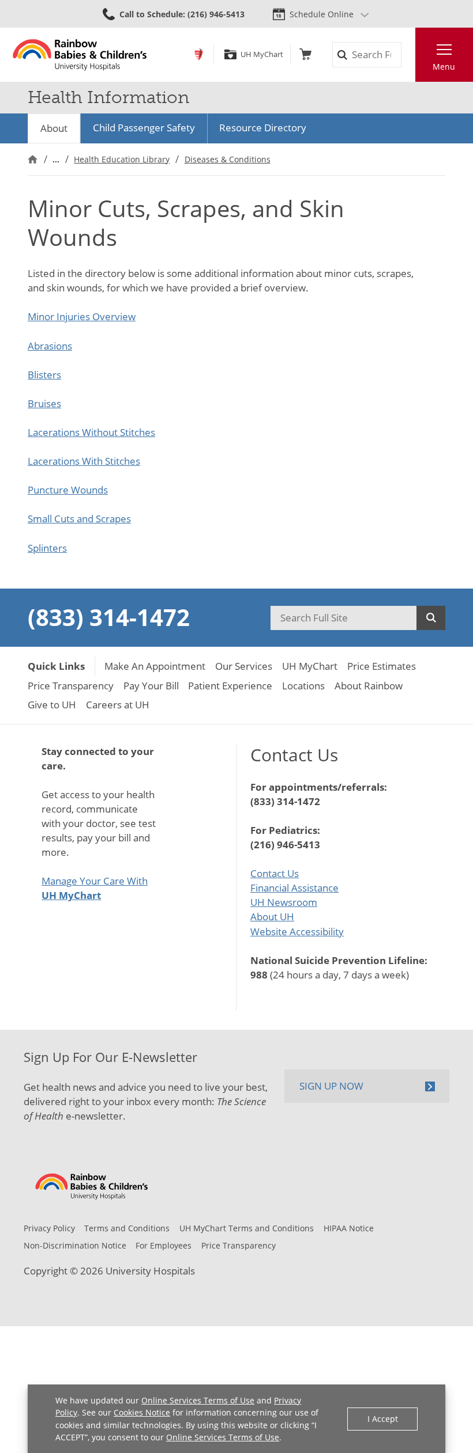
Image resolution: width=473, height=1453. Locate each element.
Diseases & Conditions (228, 159)
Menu (444, 66)
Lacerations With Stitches (84, 461)
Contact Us (274, 873)
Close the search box (408, 55)
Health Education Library (122, 159)
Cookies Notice (142, 1412)
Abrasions (50, 345)
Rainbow (199, 54)
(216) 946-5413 (285, 844)
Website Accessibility (297, 931)
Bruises (44, 403)
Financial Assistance (294, 887)
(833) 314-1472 (109, 617)
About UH (272, 916)
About (53, 128)
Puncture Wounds (68, 489)
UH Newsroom (283, 902)
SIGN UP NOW (331, 1085)
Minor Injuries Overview (82, 316)
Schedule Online (322, 14)
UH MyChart (262, 54)
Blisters (44, 374)
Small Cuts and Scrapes (79, 518)
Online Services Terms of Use (197, 1400)
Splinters (47, 548)
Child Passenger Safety (144, 127)
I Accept (382, 1418)
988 (259, 974)
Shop (305, 54)
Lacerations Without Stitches (91, 432)
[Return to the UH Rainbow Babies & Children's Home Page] (80, 54)
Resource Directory (262, 127)
